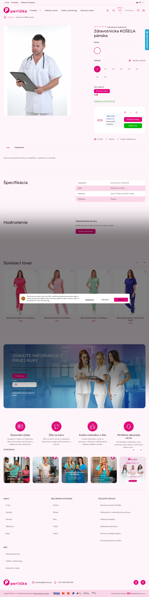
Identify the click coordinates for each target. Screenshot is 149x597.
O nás (7, 2)
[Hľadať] (113, 10)
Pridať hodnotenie (85, 231)
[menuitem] (36, 10)
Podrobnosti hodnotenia (117, 27)
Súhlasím (121, 299)
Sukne (55, 533)
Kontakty (14, 2)
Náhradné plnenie (13, 554)
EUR (120, 10)
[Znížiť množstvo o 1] (125, 112)
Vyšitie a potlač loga (14, 561)
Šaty (55, 519)
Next (144, 262)
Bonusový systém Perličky (110, 505)
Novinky (9, 519)
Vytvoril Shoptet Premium (118, 593)
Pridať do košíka (133, 119)
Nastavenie (89, 299)
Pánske (113, 199)
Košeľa (56, 505)
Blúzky (55, 512)
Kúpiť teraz (133, 125)
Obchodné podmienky (109, 526)
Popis (8, 147)
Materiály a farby (12, 568)
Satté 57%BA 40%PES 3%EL (122, 193)
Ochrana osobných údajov (110, 533)
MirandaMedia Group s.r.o (137, 593)
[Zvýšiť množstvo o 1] (136, 112)
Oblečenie (10, 526)
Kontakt (9, 512)
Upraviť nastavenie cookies (41, 593)
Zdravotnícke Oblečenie (120, 183)
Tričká (55, 526)
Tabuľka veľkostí (138, 60)
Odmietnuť (105, 299)
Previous (138, 262)
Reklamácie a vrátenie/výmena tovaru (115, 512)
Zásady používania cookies (110, 540)
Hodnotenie (19, 147)
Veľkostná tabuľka (28, 2)
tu (49, 300)
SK (140, 2)
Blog (7, 533)
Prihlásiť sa (19, 376)
